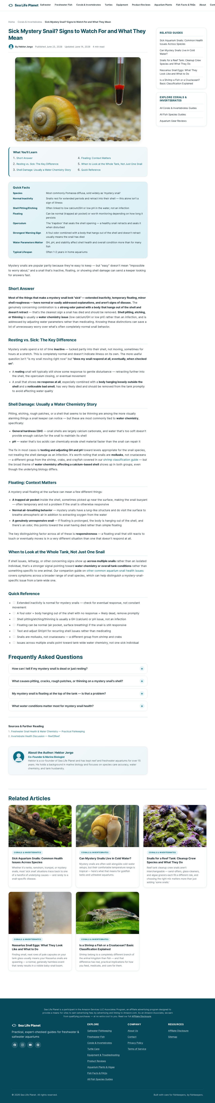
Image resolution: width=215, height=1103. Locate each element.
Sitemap (172, 1036)
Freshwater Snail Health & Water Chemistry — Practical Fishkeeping (48, 731)
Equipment (122, 4)
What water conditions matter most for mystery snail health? (53, 706)
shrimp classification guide (120, 459)
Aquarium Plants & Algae (101, 1067)
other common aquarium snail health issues (115, 570)
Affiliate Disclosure (141, 1016)
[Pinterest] (38, 1045)
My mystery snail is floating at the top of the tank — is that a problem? (59, 693)
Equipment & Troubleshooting (103, 1054)
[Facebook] (15, 1045)
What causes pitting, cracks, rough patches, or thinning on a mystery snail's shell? (67, 681)
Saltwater (45, 4)
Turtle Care (93, 1048)
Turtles (108, 4)
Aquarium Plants (163, 4)
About (202, 4)
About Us (133, 1030)
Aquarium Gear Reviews (173, 120)
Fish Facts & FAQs (185, 4)
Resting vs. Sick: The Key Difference (37, 164)
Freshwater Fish (63, 4)
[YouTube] (30, 1045)
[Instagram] (22, 1045)
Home (11, 22)
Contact (132, 1036)
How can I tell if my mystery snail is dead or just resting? (50, 668)
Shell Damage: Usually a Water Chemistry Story (43, 169)
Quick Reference (91, 169)
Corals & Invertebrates (88, 4)
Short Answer (24, 158)
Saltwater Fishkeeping (99, 1030)
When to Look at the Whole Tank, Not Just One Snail (111, 164)
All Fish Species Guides (173, 114)
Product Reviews (141, 4)
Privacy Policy (135, 1042)
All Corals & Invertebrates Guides (178, 108)
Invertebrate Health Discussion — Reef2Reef (35, 736)
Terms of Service (137, 1048)
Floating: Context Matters (96, 158)
